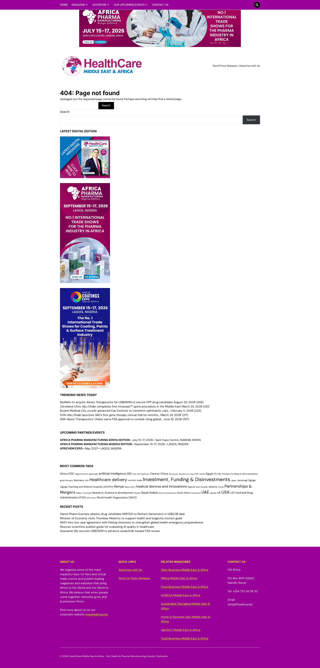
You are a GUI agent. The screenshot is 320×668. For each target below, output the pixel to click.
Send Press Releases (225, 65)
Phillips (79, 493)
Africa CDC (67, 473)
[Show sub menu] (86, 5)
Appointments (81, 474)
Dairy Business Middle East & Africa (184, 570)
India (139, 480)
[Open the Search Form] (257, 5)
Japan (233, 480)
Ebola (202, 474)
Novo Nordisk (202, 487)
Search (65, 112)
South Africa (183, 492)
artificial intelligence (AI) (115, 474)
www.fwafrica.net (97, 614)
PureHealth (87, 493)
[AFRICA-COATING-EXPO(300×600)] (85, 385)
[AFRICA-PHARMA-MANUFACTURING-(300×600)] (85, 281)
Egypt (209, 473)
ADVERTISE (99, 4)
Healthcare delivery (108, 479)
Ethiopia (226, 474)
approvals (93, 474)
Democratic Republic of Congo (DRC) (184, 474)
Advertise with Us (249, 65)
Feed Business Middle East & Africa (184, 587)
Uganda (213, 493)
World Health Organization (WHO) (117, 497)
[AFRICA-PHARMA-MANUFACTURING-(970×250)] (160, 45)
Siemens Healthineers (167, 493)
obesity (212, 486)
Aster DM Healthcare (140, 474)
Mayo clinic (129, 487)
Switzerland (196, 493)
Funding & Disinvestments (244, 473)
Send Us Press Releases (134, 578)
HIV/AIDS (132, 480)
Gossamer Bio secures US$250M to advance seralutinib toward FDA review (110, 531)
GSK (87, 480)
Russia (137, 493)
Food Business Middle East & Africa (184, 638)
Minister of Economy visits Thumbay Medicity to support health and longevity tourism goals (121, 518)
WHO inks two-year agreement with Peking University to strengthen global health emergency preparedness (131, 522)
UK (219, 492)
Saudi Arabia (149, 492)
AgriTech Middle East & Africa (180, 630)
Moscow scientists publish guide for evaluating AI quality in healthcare (107, 527)
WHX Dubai (91, 498)
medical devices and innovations (161, 486)
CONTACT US (160, 4)
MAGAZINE (78, 4)
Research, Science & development (113, 492)
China (164, 473)
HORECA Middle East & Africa (180, 595)
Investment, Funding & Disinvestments (186, 479)
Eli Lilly (217, 473)
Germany (79, 480)
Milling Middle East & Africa (179, 578)
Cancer (155, 473)
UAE (205, 492)
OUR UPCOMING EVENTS (129, 4)
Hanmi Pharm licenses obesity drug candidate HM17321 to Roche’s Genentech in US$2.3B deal (122, 514)
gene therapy (66, 480)
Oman (221, 487)
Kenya (119, 486)
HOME (64, 4)
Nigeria (191, 486)
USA (226, 492)
